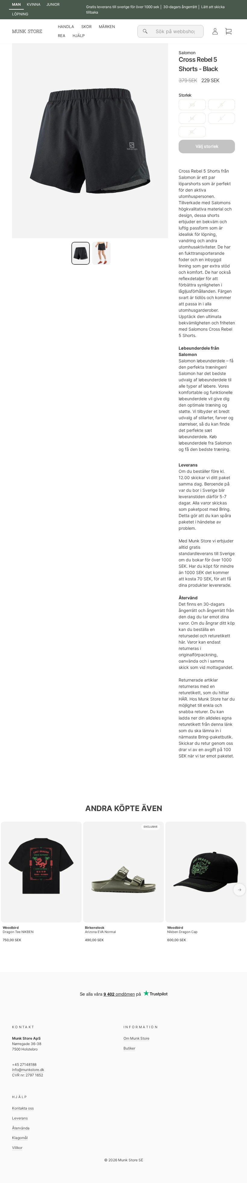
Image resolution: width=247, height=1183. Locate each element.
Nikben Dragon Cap (182, 932)
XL (192, 131)
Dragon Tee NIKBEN (18, 932)
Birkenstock (94, 927)
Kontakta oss (23, 1108)
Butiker (129, 1048)
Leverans (20, 1118)
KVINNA (33, 4)
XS (192, 104)
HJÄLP (79, 35)
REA (61, 35)
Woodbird (11, 927)
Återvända (21, 1128)
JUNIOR (53, 4)
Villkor (17, 1147)
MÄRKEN (107, 26)
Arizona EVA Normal (100, 932)
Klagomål (20, 1137)
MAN (16, 4)
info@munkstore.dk (28, 1069)
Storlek (185, 95)
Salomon (187, 52)
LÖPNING (20, 14)
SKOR (86, 26)
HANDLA (66, 26)
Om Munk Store (136, 1038)
